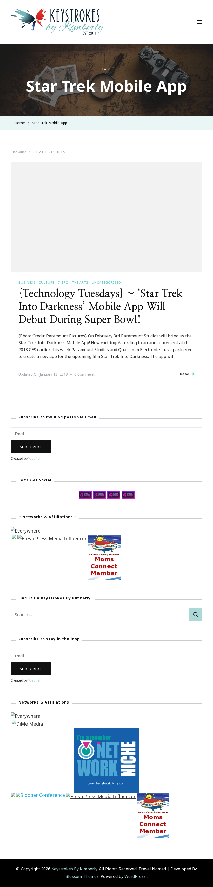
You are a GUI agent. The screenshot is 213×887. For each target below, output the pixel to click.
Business (26, 282)
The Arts (80, 282)
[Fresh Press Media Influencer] (52, 538)
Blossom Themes (82, 876)
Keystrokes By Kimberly (74, 869)
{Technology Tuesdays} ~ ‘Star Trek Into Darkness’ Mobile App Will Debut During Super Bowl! (100, 307)
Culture (46, 282)
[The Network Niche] (106, 731)
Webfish (35, 458)
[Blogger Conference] (40, 796)
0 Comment (84, 375)
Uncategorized (106, 282)
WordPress (135, 876)
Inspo (63, 282)
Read (184, 374)
